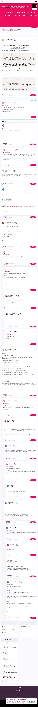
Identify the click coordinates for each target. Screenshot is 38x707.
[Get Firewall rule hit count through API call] (36, 98)
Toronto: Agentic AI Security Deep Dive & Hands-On (10, 655)
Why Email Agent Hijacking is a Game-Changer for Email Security (10, 667)
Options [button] (36, 30)
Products (7, 29)
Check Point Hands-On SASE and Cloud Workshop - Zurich (9, 661)
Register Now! (7, 17)
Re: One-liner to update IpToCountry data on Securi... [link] (10, 30)
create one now (30, 702)
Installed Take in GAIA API (25, 626)
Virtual (4, 645)
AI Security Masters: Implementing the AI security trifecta (10, 673)
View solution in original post (6, 111)
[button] (34, 5)
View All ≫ (4, 635)
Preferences (34, 9)
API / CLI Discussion (17, 29)
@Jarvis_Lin (6, 154)
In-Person (4, 652)
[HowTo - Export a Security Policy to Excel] (2, 98)
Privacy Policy (8, 7)
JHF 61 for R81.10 (18, 425)
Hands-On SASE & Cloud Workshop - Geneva (9, 678)
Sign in (8, 701)
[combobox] (23, 34)
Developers (11, 29)
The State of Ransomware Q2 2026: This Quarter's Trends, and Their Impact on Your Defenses (9, 649)
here (10, 256)
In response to (5, 105)
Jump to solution (5, 43)
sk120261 (23, 47)
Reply (33, 95)
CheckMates (4, 29)
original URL (18, 407)
